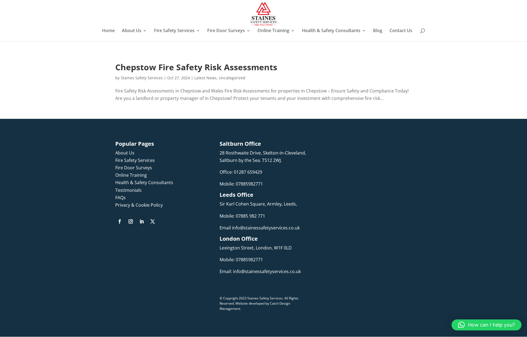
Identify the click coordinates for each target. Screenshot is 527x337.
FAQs (120, 198)
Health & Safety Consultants (331, 31)
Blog (377, 31)
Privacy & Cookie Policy (139, 205)
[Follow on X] (152, 221)
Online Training (273, 31)
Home (108, 31)
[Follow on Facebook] (119, 221)
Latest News (205, 77)
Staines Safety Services (142, 77)
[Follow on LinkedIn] (141, 221)
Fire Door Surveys (226, 31)
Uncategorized (232, 77)
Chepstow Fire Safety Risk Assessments (196, 67)
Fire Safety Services (174, 31)
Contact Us (400, 31)
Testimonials (128, 190)
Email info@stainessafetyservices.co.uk (260, 228)
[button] (487, 324)
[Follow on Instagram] (130, 221)
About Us (131, 31)
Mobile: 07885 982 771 (242, 216)
